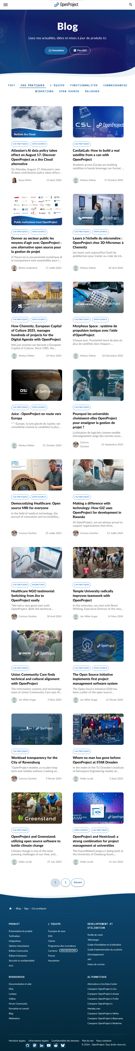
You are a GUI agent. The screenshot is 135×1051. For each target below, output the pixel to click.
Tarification (14, 936)
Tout (11, 85)
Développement (96, 955)
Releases (92, 91)
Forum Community (18, 1004)
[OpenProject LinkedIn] (41, 1045)
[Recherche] (130, 5)
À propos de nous (56, 931)
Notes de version (96, 964)
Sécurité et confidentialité (21, 961)
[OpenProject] (11, 908)
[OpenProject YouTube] (49, 1045)
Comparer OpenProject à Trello (103, 999)
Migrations (44, 91)
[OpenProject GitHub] (27, 1045)
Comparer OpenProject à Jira (102, 989)
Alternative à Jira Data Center (102, 984)
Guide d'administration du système (105, 950)
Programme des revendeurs (62, 946)
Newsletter (58, 50)
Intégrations (15, 941)
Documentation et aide (20, 984)
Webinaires (14, 1018)
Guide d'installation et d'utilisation (104, 945)
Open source (69, 91)
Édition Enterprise (18, 956)
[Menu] (5, 5)
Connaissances (115, 85)
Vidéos (12, 999)
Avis (11, 966)
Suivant (78, 882)
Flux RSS (82, 50)
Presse (51, 956)
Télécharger (93, 940)
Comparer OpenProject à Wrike (103, 1014)
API (89, 959)
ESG (50, 936)
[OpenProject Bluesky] (63, 1045)
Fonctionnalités (84, 85)
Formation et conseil (19, 1009)
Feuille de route (95, 935)
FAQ (11, 989)
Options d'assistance (19, 946)
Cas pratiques (32, 85)
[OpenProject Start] (66, 5)
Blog (18, 908)
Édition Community (18, 951)
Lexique (13, 994)
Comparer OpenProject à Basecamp (105, 1018)
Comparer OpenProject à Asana (103, 994)
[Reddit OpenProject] (56, 1045)
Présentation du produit (20, 931)
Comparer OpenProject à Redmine (105, 1023)
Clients (51, 941)
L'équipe (57, 85)
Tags (26, 908)
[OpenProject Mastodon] (34, 1045)
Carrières (52, 951)
